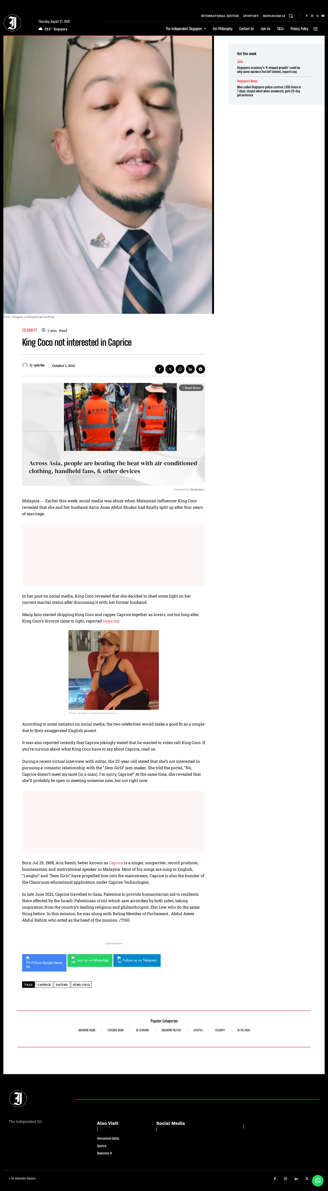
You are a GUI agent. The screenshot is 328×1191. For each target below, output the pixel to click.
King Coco (81, 985)
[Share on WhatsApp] (318, 1181)
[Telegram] (200, 369)
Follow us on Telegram (140, 960)
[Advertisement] (113, 555)
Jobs (240, 61)
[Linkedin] (190, 369)
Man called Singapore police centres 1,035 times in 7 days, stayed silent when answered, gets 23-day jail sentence (269, 91)
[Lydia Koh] (26, 365)
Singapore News (247, 81)
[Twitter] (317, 16)
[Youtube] (323, 16)
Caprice (116, 862)
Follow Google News (46, 963)
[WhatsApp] (180, 369)
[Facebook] (306, 16)
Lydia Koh (39, 365)
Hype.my (111, 621)
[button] (290, 15)
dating (62, 985)
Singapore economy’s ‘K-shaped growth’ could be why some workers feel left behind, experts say (268, 70)
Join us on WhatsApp (92, 960)
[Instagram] (312, 16)
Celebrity (29, 330)
